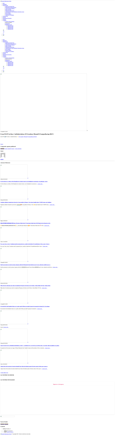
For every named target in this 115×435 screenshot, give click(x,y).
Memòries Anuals (8, 24)
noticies (1, 159)
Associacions (5, 16)
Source (1, 144)
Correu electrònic (18, 148)
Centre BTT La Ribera (9, 15)
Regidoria (5, 4)
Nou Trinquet (7, 12)
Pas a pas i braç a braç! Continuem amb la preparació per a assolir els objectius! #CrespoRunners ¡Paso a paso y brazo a (24, 244)
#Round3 (25, 136)
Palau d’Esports (8, 9)
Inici (4, 3)
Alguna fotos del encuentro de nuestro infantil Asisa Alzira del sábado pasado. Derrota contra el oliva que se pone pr (23, 366)
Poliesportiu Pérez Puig (9, 10)
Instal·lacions (5, 5)
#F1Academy (21, 136)
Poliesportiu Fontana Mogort (10, 7)
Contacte (4, 20)
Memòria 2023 (10, 26)
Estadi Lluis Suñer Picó (9, 6)
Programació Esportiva (7, 18)
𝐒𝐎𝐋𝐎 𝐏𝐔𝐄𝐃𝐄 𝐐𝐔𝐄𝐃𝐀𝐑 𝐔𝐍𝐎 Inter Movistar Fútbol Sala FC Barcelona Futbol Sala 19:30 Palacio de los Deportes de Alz (25, 223)
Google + (13, 148)
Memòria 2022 (10, 27)
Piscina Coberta (8, 13)
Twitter (5, 148)
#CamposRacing (31, 136)
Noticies (4, 19)
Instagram (6, 424)
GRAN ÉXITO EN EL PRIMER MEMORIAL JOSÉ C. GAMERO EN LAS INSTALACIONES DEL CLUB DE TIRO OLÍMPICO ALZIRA (29, 345)
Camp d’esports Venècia (9, 8)
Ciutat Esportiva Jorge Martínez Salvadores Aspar (14, 11)
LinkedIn (9, 148)
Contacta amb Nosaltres (9, 21)
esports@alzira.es (10, 431)
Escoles (4, 17)
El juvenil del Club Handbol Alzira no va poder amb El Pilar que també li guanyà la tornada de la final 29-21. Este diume (25, 306)
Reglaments (7, 23)
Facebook (2, 148)
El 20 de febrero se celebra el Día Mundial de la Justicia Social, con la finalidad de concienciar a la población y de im (23, 181)
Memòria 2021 (10, 29)
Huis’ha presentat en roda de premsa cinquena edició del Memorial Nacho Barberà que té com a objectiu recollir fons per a (25, 264)
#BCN (35, 136)
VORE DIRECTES (4, 372)
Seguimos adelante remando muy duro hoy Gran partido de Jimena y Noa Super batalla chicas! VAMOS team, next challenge (25, 202)
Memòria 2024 (10, 25)
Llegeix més (40, 183)
